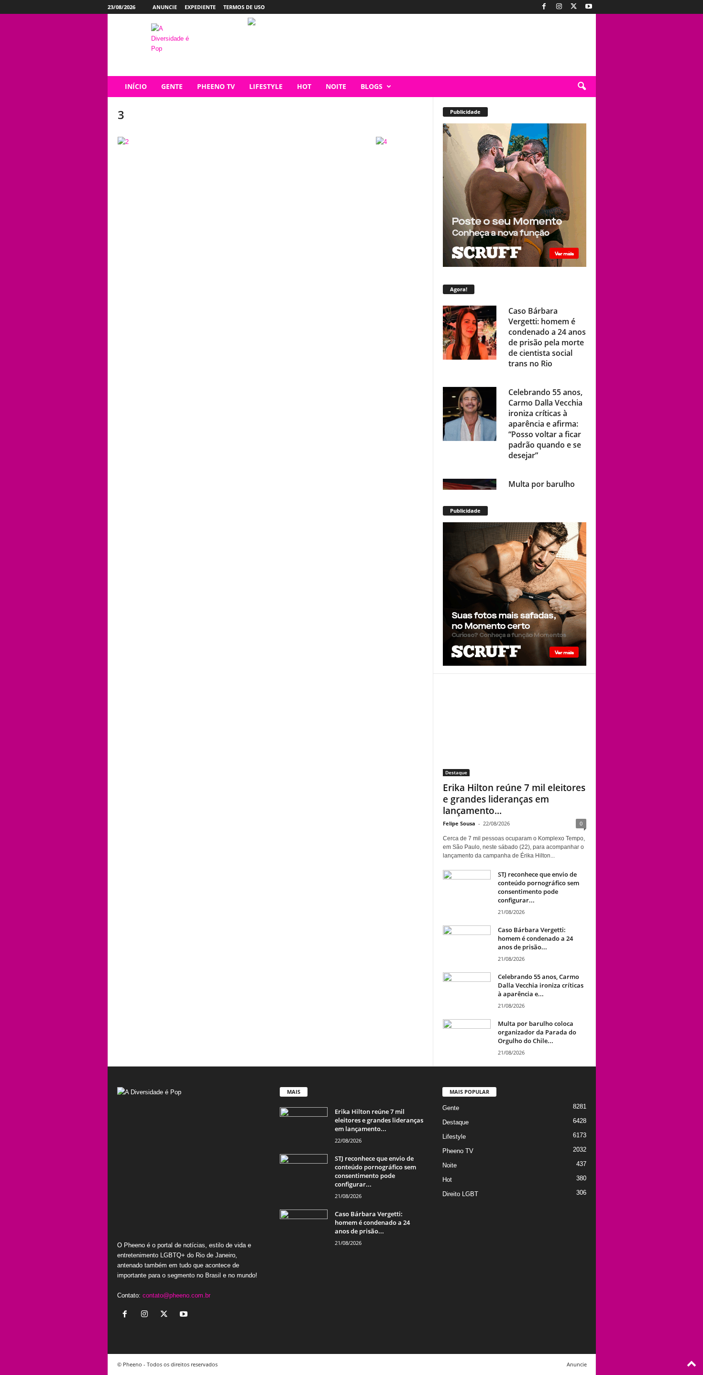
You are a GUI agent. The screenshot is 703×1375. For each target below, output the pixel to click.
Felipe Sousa (459, 823)
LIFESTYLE (266, 86)
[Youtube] (588, 7)
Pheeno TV (457, 1151)
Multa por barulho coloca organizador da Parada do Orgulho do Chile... (537, 1032)
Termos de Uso (244, 7)
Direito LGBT (460, 1194)
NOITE (336, 86)
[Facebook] (544, 7)
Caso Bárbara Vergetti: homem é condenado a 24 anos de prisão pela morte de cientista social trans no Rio (547, 337)
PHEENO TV (216, 86)
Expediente (200, 7)
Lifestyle (454, 1136)
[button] (581, 86)
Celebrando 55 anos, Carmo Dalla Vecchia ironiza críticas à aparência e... (540, 985)
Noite (449, 1165)
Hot (447, 1179)
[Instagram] (559, 7)
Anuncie (165, 7)
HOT (304, 86)
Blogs (372, 86)
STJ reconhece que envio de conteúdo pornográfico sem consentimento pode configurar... (538, 887)
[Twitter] (574, 7)
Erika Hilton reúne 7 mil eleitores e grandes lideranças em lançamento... (514, 799)
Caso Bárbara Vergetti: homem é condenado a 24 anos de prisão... (535, 938)
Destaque (456, 772)
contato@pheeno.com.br (176, 1295)
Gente (450, 1107)
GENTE (172, 86)
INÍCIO (136, 86)
